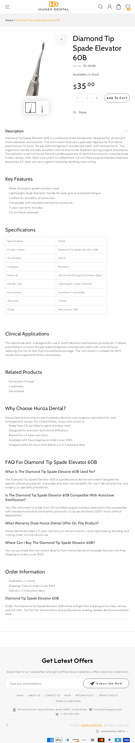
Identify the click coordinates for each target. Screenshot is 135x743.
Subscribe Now (109, 683)
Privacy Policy (108, 695)
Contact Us (52, 695)
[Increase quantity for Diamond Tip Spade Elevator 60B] (96, 98)
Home (9, 20)
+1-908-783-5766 (69, 713)
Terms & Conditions (68, 701)
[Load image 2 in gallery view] (42, 107)
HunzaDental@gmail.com (108, 709)
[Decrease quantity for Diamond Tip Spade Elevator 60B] (77, 98)
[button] (100, 7)
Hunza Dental (92, 725)
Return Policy (85, 695)
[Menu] (7, 7)
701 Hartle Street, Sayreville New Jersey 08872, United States (52, 709)
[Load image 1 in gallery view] (30, 107)
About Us (34, 695)
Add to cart (117, 98)
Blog (68, 695)
